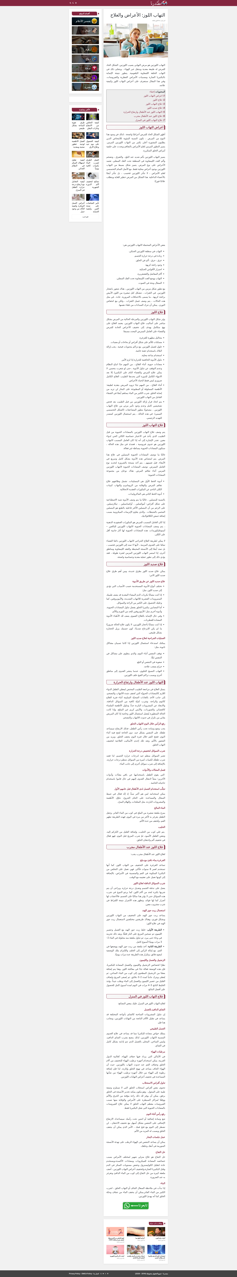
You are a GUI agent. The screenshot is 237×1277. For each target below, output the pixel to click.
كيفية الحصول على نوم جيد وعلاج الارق (92, 144)
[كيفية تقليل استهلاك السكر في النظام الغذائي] (78, 154)
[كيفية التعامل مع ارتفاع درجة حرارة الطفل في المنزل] (78, 175)
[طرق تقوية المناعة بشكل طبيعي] (78, 116)
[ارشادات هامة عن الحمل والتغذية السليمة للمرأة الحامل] (136, 1249)
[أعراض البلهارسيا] (136, 1231)
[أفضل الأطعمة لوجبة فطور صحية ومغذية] (78, 135)
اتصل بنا (96, 1274)
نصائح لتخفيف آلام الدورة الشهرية (92, 184)
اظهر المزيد (85, 217)
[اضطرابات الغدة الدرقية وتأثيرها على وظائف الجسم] (156, 1249)
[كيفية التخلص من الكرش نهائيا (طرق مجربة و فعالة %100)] (115, 1231)
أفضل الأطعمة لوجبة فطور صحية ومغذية (78, 144)
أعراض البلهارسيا (140, 1238)
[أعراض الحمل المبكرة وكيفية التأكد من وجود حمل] (78, 197)
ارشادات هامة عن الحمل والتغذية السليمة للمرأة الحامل (136, 1257)
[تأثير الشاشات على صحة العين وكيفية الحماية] (92, 197)
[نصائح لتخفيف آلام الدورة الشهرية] (92, 175)
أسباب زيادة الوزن (160, 1238)
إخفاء (152, 91)
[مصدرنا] (159, 3)
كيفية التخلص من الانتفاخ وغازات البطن (92, 125)
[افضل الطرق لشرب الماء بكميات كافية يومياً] (92, 154)
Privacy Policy (74, 1274)
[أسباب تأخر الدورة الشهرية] (115, 1249)
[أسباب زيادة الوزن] (156, 1231)
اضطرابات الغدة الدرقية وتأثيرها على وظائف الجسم (156, 1257)
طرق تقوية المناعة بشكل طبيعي (78, 125)
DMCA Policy (87, 1274)
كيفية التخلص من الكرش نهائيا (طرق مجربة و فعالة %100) (116, 1239)
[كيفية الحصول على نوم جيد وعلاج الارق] (92, 135)
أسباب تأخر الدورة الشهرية (117, 1256)
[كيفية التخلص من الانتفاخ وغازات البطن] (92, 116)
